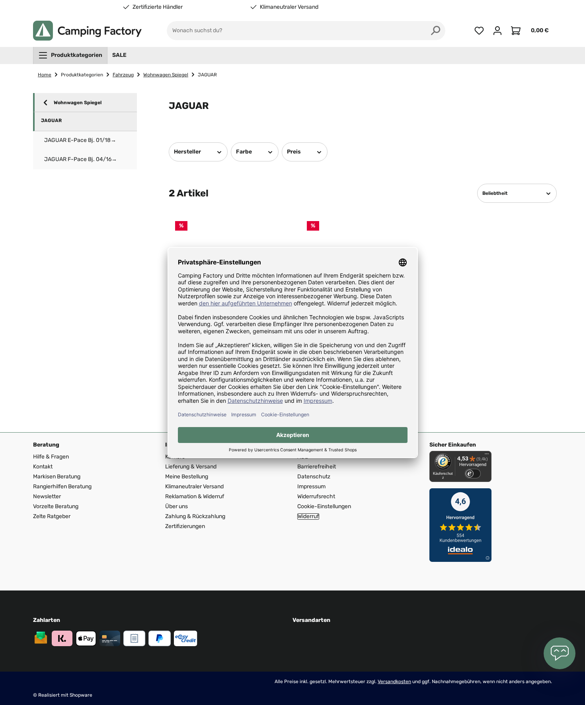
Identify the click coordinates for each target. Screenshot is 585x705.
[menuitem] (70, 55)
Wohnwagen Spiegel (77, 102)
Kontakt (43, 466)
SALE (119, 55)
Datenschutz (313, 476)
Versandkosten (394, 681)
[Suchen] (435, 30)
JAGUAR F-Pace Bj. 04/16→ (80, 159)
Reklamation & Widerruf (194, 496)
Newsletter (47, 496)
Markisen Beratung (56, 476)
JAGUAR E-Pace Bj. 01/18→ (80, 140)
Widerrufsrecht (316, 496)
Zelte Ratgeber (51, 516)
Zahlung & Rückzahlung (195, 516)
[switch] (473, 473)
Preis (294, 151)
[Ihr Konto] (497, 30)
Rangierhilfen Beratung (62, 486)
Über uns (176, 506)
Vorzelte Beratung (55, 506)
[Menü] (486, 455)
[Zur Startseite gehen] (87, 31)
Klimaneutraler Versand (289, 7)
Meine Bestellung (186, 476)
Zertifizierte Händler (158, 7)
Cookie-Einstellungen (324, 506)
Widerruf (308, 516)
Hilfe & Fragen (51, 456)
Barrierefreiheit (316, 466)
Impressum (311, 486)
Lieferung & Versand (190, 466)
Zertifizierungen (185, 526)
